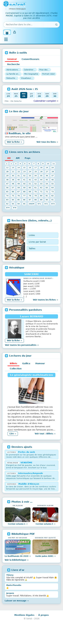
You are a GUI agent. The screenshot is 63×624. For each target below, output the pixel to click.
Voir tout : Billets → (45, 434)
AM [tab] (18, 158)
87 (30, 200)
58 (18, 188)
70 (35, 192)
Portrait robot (48, 74)
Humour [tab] (40, 363)
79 (35, 196)
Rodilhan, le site (20, 133)
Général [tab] (11, 59)
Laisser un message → (17, 601)
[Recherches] (15, 241)
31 (18, 176)
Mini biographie (31, 74)
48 (13, 184)
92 (7, 204)
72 (47, 192)
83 (7, 200)
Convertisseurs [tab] (30, 59)
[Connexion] (14, 32)
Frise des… (44, 70)
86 (24, 200)
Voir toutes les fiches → (45, 300)
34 (35, 176)
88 (35, 200)
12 (7, 167)
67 (18, 192)
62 (41, 188)
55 (52, 184)
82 (52, 196)
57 (13, 188)
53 (41, 184)
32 (24, 176)
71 (41, 192)
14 (18, 167)
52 (35, 184)
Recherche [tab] (13, 64)
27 (47, 172)
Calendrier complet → (46, 101)
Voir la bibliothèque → (16, 560)
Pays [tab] (27, 158)
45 (47, 180)
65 (7, 192)
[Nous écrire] (7, 32)
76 (18, 196)
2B (7, 172)
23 (24, 172)
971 (39, 204)
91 (52, 200)
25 (36, 172)
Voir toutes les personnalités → (22, 345)
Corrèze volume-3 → (45, 524)
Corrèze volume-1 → (17, 524)
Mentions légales (24, 615)
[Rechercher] (56, 24)
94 (18, 204)
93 (13, 204)
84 (13, 200)
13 (13, 167)
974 (8, 208)
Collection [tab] (15, 368)
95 (24, 204)
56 (7, 188)
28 (53, 172)
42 (30, 180)
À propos (43, 615)
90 (47, 200)
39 (13, 180)
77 (24, 196)
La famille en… (13, 74)
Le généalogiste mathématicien (31, 375)
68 (24, 192)
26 (41, 172)
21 (13, 172)
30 (13, 176)
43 (35, 180)
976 (14, 208)
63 (47, 188)
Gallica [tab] (26, 363)
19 (47, 167)
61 (35, 188)
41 (24, 180)
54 (47, 184)
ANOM (31, 204)
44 (41, 180)
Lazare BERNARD (31, 316)
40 (18, 180)
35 (41, 176)
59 (24, 188)
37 (52, 176)
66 (13, 192)
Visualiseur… (27, 78)
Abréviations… (13, 70)
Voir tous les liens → (47, 142)
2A (52, 167)
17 (35, 167)
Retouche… (11, 78)
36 (47, 176)
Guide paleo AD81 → (45, 556)
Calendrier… (29, 70)
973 (53, 204)
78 (30, 196)
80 (41, 196)
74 (7, 196)
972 (46, 204)
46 (52, 180)
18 (41, 167)
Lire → (13, 434)
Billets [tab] (13, 363)
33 (30, 176)
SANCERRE (31, 274)
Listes (32, 235)
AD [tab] (9, 158)
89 (41, 200)
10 (48, 164)
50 (24, 184)
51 (30, 184)
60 (30, 188)
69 (30, 192)
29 (7, 176)
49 (18, 184)
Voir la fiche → (14, 142)
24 (30, 172)
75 (13, 196)
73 (52, 192)
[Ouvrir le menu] (6, 39)
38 (7, 180)
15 (24, 167)
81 (47, 196)
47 (7, 184)
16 (30, 167)
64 (52, 188)
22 (19, 172)
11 (53, 164)
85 (18, 200)
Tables (32, 248)
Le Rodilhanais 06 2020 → (18, 556)
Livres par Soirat (37, 242)
